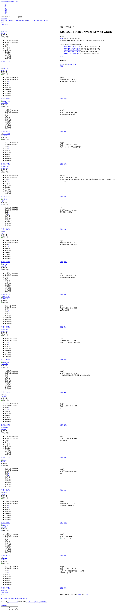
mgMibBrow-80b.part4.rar (72, 51)
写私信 (8, 61)
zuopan (3, 494)
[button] (62, 56)
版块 (6, 5)
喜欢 (6, 9)
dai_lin (3, 33)
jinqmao (3, 559)
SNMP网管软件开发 (19, 21)
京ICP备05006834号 (40, 602)
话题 (6, 11)
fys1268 (3, 396)
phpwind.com (30, 602)
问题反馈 (18, 598)
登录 (2, 19)
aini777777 (4, 70)
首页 (2, 21)
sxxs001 (3, 266)
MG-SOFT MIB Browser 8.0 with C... (38, 21)
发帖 (2, 590)
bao (2, 233)
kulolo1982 (4, 168)
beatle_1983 (4, 103)
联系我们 (12, 598)
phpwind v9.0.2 (13, 602)
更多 (61, 38)
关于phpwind (5, 598)
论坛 (6, 7)
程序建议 (24, 598)
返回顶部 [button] (4, 605)
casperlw (3, 429)
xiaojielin (3, 527)
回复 (2, 23)
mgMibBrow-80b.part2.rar (72, 48)
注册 (5, 19)
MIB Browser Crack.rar (71, 53)
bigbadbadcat (5, 298)
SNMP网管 (8, 21)
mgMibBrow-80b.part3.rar (72, 50)
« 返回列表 (4, 24)
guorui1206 (4, 364)
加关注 (3, 61)
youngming (4, 331)
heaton (3, 461)
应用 (6, 13)
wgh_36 (3, 201)
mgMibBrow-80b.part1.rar (72, 46)
